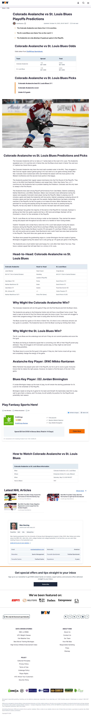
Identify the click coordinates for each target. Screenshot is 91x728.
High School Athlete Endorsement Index (23, 645)
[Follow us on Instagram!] (78, 617)
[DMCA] (13, 690)
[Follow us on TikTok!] (87, 617)
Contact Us (67, 635)
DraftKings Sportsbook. (35, 51)
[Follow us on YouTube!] (74, 617)
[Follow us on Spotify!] (83, 617)
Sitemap (67, 651)
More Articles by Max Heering (19, 543)
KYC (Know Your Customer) (23, 677)
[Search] (83, 3)
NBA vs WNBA (24, 632)
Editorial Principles (24, 661)
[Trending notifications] (78, 2)
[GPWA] (69, 690)
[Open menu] (88, 3)
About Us (67, 632)
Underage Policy (23, 670)
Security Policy (24, 680)
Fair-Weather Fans (24, 638)
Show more (80, 491)
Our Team (67, 638)
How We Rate (67, 641)
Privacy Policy (24, 664)
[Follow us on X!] (70, 617)
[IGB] (31, 690)
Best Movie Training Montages (24, 641)
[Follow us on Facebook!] (66, 617)
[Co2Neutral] (78, 690)
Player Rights (23, 673)
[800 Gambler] (57, 690)
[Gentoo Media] (43, 690)
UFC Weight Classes (24, 635)
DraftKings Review (21, 423)
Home (3, 8)
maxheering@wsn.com (37, 549)
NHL (8, 8)
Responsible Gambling (67, 645)
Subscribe (45, 584)
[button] (88, 3)
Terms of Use (23, 667)
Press (67, 648)
